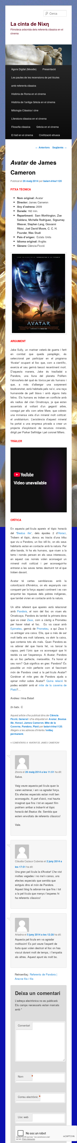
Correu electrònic (29, 1097)
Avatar (53, 719)
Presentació (49, 69)
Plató (36, 726)
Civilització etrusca (49, 135)
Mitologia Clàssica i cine (24, 110)
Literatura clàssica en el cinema (29, 118)
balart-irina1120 (52, 181)
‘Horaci (61, 533)
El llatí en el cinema (22, 135)
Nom (25, 1076)
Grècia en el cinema (47, 126)
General (23, 719)
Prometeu (42, 628)
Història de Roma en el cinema (28, 94)
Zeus (30, 620)
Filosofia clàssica (20, 126)
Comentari (24, 1025)
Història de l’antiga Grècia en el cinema (33, 102)
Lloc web (23, 1117)
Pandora (22, 611)
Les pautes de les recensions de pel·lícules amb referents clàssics (35, 81)
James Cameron (34, 723)
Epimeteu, (16, 628)
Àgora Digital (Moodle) (24, 69)
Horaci (19, 723)
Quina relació (54, 681)
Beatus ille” (24, 533)
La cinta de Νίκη (29, 23)
